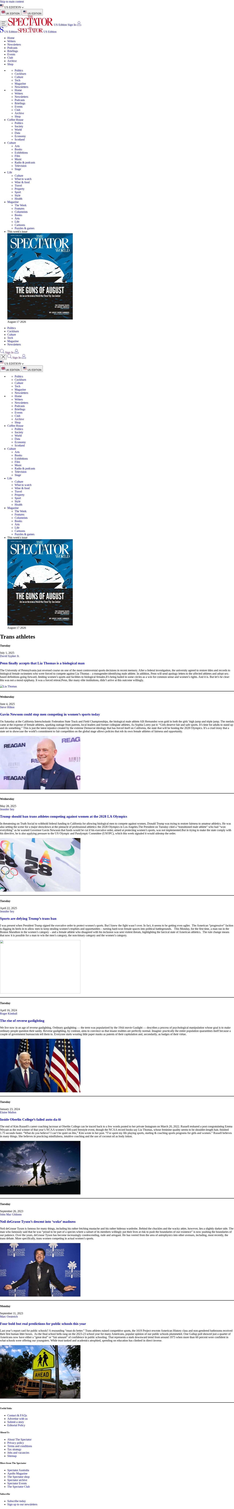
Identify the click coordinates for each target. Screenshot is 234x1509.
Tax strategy (14, 1449)
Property (19, 188)
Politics (19, 70)
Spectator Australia (18, 1470)
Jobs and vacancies (18, 1452)
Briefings (12, 51)
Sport (18, 192)
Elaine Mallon (8, 1112)
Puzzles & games (24, 228)
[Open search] (2, 352)
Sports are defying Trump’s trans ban (28, 918)
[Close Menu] (3, 357)
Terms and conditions (19, 1446)
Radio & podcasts (25, 162)
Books (18, 149)
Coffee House (15, 119)
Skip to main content (12, 1)
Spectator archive (17, 1480)
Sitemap (12, 1455)
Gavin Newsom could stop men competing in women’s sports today (50, 714)
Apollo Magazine (17, 1473)
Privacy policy (15, 1442)
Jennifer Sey (7, 809)
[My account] (79, 24)
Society (19, 126)
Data (17, 132)
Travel (18, 185)
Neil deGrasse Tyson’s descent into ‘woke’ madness (38, 1221)
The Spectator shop (18, 1476)
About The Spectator (19, 1439)
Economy (20, 136)
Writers (11, 41)
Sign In (72, 24)
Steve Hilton (7, 707)
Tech (17, 80)
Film (17, 155)
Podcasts (12, 47)
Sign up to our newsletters (22, 1504)
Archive (12, 60)
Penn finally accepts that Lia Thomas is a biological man (42, 663)
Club (10, 57)
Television (21, 165)
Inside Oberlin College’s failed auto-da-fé (30, 1119)
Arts (17, 146)
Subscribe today (16, 1501)
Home (10, 37)
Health (18, 198)
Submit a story (15, 1422)
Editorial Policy (16, 1425)
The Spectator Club (18, 1486)
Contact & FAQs (17, 1415)
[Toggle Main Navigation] (3, 24)
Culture (19, 77)
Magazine (20, 83)
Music (18, 159)
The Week (21, 205)
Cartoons (20, 225)
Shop (10, 64)
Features (19, 208)
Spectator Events (17, 1483)
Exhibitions (21, 152)
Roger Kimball (8, 1013)
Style (17, 195)
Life (9, 172)
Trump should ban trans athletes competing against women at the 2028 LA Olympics (63, 816)
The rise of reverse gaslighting (22, 1021)
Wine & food (22, 182)
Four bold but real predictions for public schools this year (43, 1324)
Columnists (21, 211)
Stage (18, 169)
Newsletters (14, 44)
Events (11, 54)
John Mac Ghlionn (11, 1214)
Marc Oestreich (9, 1316)
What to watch (23, 178)
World (18, 129)
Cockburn (20, 73)
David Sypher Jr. (9, 656)
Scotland (20, 139)
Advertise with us (17, 1418)
